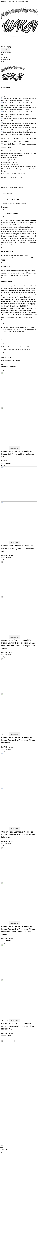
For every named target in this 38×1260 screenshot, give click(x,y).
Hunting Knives (6, 1096)
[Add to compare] (3, 444)
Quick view (8, 444)
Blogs (3, 1120)
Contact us (4, 1114)
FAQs (3, 1117)
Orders (3, 1134)
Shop (8, 138)
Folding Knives (6, 1087)
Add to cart (15, 199)
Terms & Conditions (7, 1141)
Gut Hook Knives (6, 1100)
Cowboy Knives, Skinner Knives (11, 1073)
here (29, 349)
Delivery (4, 1131)
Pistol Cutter (5, 1093)
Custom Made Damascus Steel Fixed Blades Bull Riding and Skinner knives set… (17, 548)
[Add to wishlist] (13, 444)
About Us (4, 1110)
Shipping (4, 1128)
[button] (14, 448)
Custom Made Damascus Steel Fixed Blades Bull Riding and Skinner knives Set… (17, 454)
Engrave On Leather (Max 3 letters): (12, 187)
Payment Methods (7, 1137)
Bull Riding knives (18, 138)
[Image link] (8, 1044)
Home (3, 138)
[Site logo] (13, 74)
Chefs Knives (5, 1103)
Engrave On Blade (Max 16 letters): (12, 177)
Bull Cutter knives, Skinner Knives (12, 1090)
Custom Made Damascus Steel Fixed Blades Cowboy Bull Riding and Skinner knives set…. (18, 1026)
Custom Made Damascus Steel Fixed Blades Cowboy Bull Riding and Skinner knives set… (18, 740)
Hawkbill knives (6, 1080)
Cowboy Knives (6, 1070)
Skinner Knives (6, 1083)
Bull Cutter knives (6, 1077)
